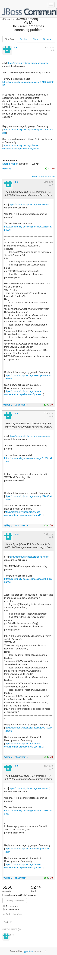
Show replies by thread (43, 176)
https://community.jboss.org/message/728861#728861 (28, 460)
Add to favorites (14, 914)
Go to (46, 39)
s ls (15, 47)
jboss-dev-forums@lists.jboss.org (19, 895)
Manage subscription (15, 900)
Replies (23, 39)
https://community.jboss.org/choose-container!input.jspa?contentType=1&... (21, 147)
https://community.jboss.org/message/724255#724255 (28, 83)
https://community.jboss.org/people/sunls (27, 62)
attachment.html (10, 163)
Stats (35, 39)
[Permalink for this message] (54, 50)
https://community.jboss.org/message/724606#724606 (28, 228)
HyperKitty (27, 951)
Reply (8, 168)
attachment (21, 404)
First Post (9, 39)
